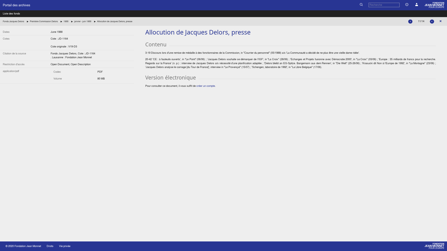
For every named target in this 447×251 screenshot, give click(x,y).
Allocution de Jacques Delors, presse (114, 21)
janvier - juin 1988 (82, 21)
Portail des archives (16, 5)
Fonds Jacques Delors (13, 21)
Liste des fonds (11, 13)
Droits (50, 246)
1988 (66, 21)
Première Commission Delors (44, 21)
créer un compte (205, 86)
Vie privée (64, 246)
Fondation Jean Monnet (27, 246)
